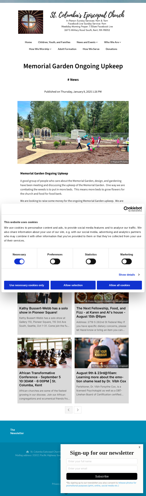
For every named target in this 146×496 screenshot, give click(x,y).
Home (28, 42)
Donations (111, 48)
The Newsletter (17, 431)
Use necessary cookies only (26, 285)
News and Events (86, 42)
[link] (87, 42)
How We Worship (39, 48)
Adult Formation (67, 48)
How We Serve (91, 48)
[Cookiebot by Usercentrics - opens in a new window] (126, 209)
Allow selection (73, 285)
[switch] (55, 261)
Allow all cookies (119, 285)
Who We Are (111, 42)
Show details (127, 274)
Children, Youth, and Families (54, 42)
